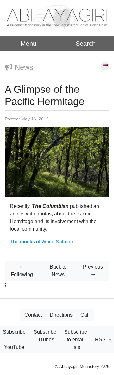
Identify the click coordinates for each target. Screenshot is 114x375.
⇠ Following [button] (22, 270)
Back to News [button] (58, 270)
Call (85, 314)
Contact (33, 314)
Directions (61, 314)
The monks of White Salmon (41, 241)
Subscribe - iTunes (45, 335)
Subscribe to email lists (75, 339)
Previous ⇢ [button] (93, 270)
